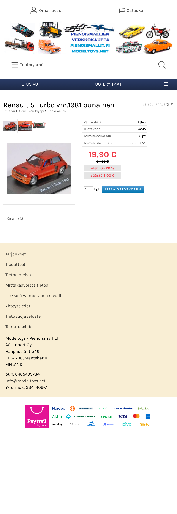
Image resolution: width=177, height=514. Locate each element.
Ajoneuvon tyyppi (31, 111)
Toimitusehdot (19, 326)
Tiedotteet (15, 264)
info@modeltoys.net (25, 380)
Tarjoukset (15, 254)
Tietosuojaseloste (23, 316)
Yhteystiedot (17, 305)
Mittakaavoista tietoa (26, 285)
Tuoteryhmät (107, 84)
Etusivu (30, 84)
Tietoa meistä (19, 274)
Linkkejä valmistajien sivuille (34, 295)
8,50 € (135, 143)
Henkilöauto (56, 111)
